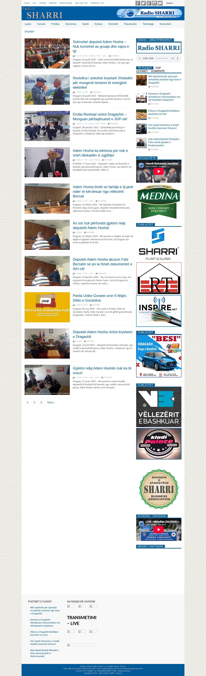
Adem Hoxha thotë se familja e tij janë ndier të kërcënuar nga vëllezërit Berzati (103, 191)
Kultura (98, 24)
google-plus (149, 3)
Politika (55, 24)
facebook (137, 3)
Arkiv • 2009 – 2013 (81, 3)
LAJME (96, 124)
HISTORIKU (42, 3)
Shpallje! (29, 31)
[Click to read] (47, 53)
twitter (143, 3)
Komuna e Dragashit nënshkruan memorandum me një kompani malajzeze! (164, 96)
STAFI (34, 3)
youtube (160, 3)
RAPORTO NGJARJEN (66, 3)
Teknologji (148, 24)
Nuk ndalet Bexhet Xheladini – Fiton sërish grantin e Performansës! (164, 142)
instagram (154, 3)
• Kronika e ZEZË (81, 56)
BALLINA (27, 3)
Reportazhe (130, 24)
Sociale (41, 24)
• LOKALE (91, 56)
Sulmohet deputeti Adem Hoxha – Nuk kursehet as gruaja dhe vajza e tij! (101, 46)
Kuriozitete (165, 24)
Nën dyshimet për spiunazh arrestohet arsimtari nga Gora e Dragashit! (164, 79)
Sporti (85, 24)
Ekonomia (70, 24)
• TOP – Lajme (101, 56)
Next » (50, 402)
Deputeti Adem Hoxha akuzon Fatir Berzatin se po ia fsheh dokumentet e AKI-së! (102, 264)
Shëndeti (113, 24)
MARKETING (53, 3)
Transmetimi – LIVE (97, 3)
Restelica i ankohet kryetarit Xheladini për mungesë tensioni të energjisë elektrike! (102, 82)
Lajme (28, 24)
